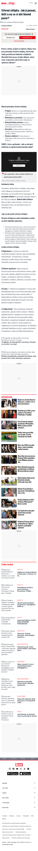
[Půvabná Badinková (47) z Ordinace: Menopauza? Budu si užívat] (9, 503)
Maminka (4, 758)
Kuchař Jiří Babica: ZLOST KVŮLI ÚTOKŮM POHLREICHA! (26, 622)
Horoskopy (23, 758)
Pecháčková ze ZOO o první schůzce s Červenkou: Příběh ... (25, 589)
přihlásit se (31, 2)
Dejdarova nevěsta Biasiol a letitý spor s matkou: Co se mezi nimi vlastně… (26, 401)
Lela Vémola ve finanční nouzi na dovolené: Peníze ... (27, 716)
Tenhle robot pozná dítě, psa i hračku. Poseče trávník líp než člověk (25, 434)
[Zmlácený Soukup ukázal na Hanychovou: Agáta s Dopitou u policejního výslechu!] (9, 525)
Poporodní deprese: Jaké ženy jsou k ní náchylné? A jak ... (26, 700)
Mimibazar (21, 661)
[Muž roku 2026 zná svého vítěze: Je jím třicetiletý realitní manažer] (9, 448)
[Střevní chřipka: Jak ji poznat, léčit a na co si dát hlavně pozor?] (12, 22)
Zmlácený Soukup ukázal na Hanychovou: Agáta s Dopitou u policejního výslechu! (26, 524)
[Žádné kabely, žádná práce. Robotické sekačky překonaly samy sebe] (9, 481)
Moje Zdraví (21, 696)
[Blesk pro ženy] (8, 4)
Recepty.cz (20, 631)
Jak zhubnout (14, 758)
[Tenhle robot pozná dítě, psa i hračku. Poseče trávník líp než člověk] (9, 437)
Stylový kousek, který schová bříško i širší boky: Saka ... (26, 648)
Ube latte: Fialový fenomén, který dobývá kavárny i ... (25, 635)
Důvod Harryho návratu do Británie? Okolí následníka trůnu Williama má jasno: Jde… (26, 459)
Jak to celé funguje (19, 41)
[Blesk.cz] (19, 764)
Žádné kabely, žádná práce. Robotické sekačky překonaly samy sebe (26, 480)
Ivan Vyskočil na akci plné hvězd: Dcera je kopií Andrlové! (26, 512)
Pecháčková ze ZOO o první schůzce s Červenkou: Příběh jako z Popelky (26, 412)
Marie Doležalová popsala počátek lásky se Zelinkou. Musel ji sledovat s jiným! (26, 469)
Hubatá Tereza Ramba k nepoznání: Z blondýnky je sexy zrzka (26, 491)
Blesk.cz (20, 569)
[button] (35, 3)
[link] (10, 769)
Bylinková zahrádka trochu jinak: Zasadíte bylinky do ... (25, 683)
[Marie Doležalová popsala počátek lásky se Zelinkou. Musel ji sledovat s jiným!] (9, 470)
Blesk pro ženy (22, 644)
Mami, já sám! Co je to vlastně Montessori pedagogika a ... (25, 666)
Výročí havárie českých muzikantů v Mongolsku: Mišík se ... (26, 604)
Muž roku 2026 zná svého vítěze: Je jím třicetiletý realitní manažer (26, 447)
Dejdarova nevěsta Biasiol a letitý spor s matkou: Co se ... (26, 574)
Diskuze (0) (4, 28)
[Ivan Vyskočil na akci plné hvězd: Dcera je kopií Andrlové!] (9, 514)
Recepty (32, 758)
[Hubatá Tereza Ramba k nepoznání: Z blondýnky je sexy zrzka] (9, 492)
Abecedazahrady (23, 679)
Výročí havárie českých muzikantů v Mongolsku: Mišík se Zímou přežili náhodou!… (26, 424)
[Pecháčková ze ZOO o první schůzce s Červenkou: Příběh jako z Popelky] (9, 414)
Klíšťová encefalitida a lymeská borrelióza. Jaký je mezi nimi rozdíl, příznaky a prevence (18, 357)
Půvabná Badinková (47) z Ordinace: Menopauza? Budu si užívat (26, 501)
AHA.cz (19, 617)
